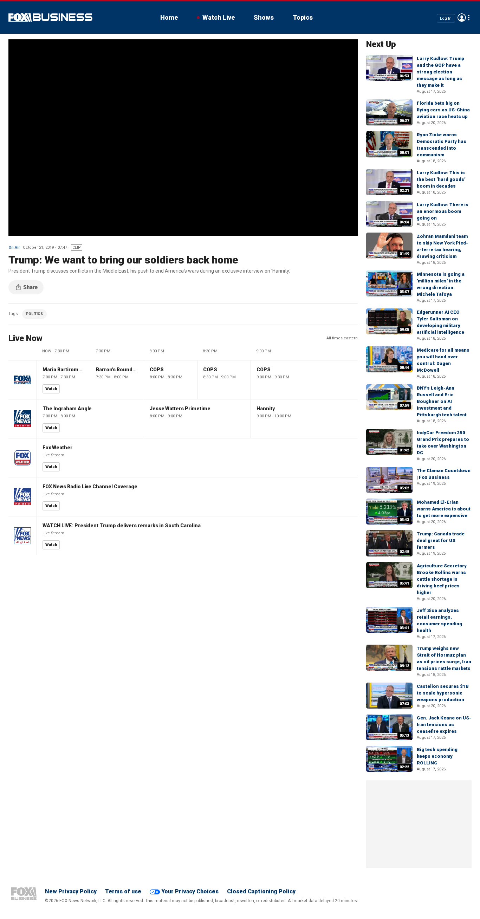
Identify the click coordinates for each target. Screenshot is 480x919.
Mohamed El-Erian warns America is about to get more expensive (444, 509)
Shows (264, 17)
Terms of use (123, 891)
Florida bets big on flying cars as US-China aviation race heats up (443, 109)
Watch (51, 388)
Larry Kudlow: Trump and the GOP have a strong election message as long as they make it (440, 72)
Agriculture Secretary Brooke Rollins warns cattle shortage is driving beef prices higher (442, 579)
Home (169, 17)
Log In (446, 18)
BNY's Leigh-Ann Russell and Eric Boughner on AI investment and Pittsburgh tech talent (442, 401)
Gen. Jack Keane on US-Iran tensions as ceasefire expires (444, 724)
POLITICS (34, 314)
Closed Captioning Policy (261, 891)
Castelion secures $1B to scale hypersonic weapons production (443, 693)
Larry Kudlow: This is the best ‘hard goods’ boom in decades (441, 179)
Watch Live (218, 17)
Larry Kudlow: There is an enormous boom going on (442, 211)
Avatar (462, 17)
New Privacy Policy (71, 891)
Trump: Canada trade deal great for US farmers (441, 540)
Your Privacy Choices (190, 891)
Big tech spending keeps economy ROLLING (437, 756)
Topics (303, 17)
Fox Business (50, 17)
